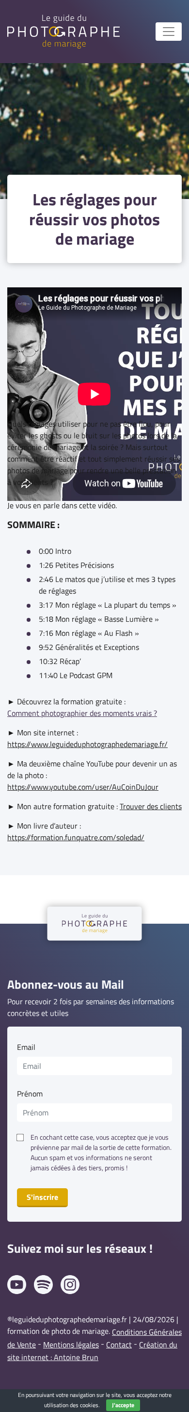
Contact (119, 1344)
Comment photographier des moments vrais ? (82, 713)
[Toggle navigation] (169, 31)
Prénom (30, 1093)
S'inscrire (42, 1197)
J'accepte (123, 1405)
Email (26, 1047)
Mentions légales (71, 1344)
